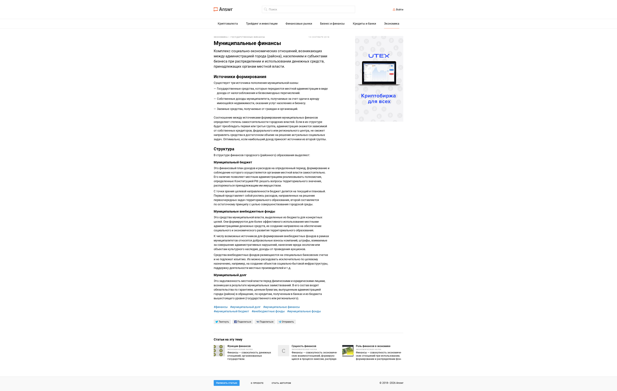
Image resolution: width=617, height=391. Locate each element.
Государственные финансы (248, 37)
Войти (399, 9)
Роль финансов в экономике (373, 346)
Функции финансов (239, 346)
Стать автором (281, 383)
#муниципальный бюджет (231, 311)
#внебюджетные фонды (268, 311)
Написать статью (226, 382)
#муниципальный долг (245, 307)
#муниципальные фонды (304, 311)
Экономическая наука (240, 349)
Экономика (221, 37)
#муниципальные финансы (281, 307)
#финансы (221, 307)
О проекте (257, 383)
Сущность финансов (304, 346)
